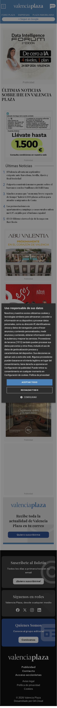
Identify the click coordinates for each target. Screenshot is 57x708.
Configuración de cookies (16, 375)
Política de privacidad (39, 375)
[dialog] (28, 353)
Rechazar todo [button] (29, 390)
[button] (28, 397)
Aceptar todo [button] (29, 382)
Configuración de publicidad (17, 368)
